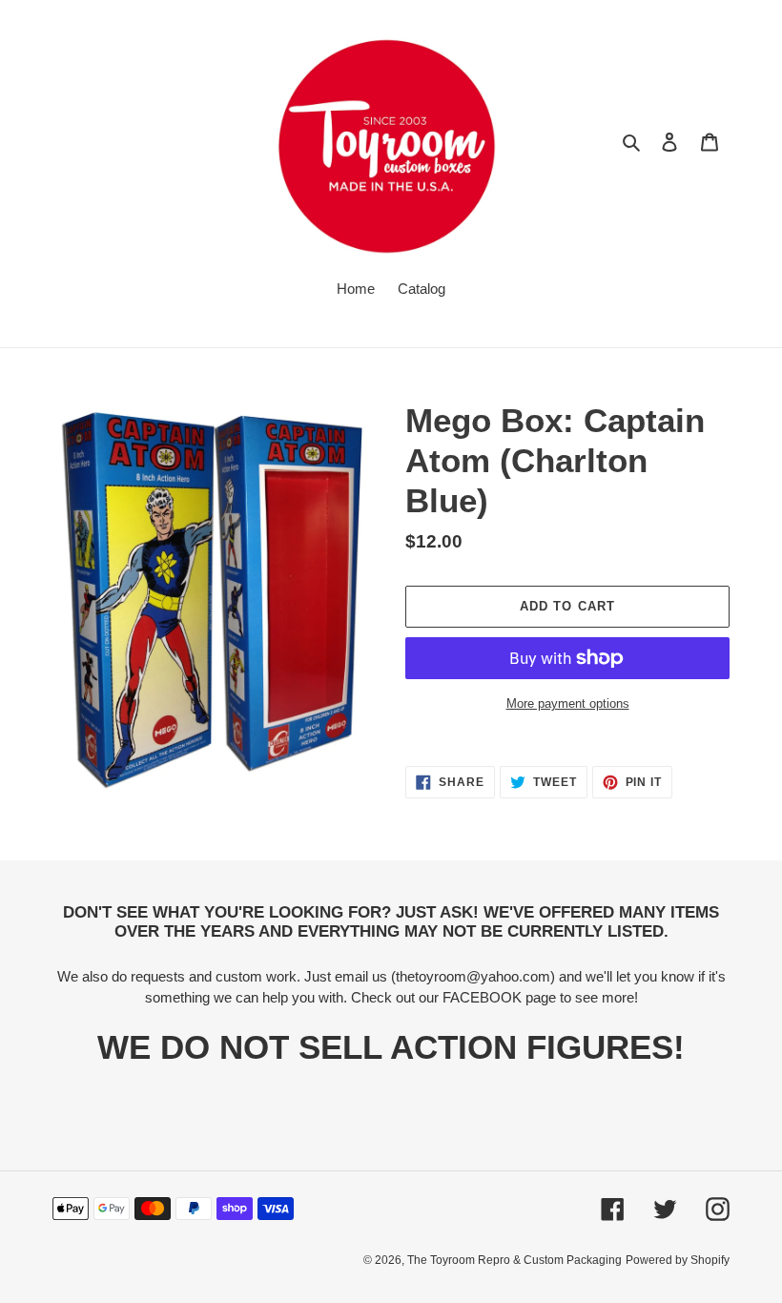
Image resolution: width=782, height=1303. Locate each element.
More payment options (567, 703)
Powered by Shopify (678, 1260)
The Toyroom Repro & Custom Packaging (514, 1260)
